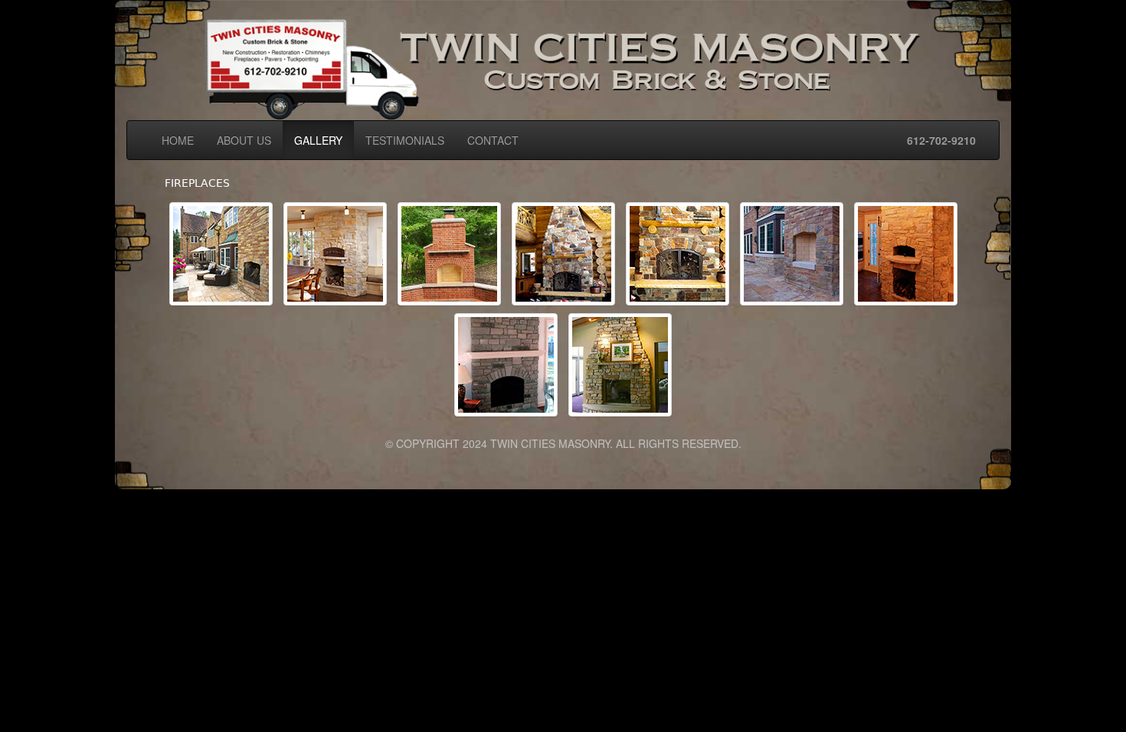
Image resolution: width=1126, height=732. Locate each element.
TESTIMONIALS (404, 140)
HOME (178, 140)
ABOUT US (244, 140)
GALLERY (318, 140)
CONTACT (493, 140)
